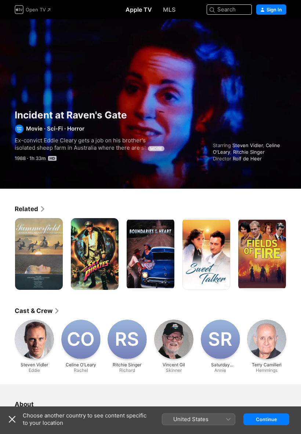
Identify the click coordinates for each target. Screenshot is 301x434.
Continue (266, 419)
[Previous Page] (7, 254)
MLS (169, 9)
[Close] (12, 419)
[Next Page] (294, 254)
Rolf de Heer (247, 158)
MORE (156, 148)
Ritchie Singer (249, 152)
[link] (30, 209)
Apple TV (139, 9)
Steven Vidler (247, 145)
